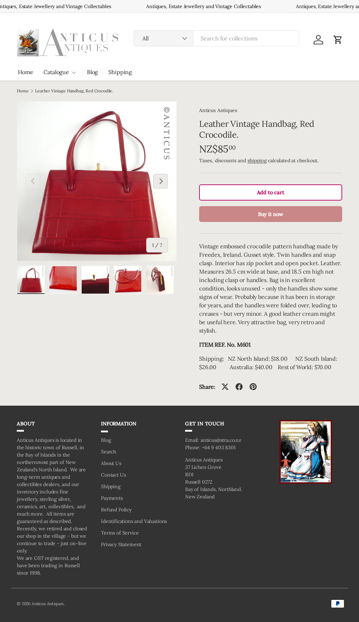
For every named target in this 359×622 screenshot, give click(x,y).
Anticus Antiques (218, 110)
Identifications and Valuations (134, 521)
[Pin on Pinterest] (253, 387)
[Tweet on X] (225, 387)
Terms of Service (119, 533)
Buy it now (270, 214)
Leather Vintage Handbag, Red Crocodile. (74, 91)
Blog (92, 72)
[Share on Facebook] (239, 387)
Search (108, 452)
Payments (112, 498)
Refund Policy (116, 509)
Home (25, 72)
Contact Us (113, 475)
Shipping (120, 72)
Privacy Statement (121, 544)
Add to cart (270, 192)
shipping (257, 160)
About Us (111, 463)
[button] (338, 39)
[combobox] (216, 38)
